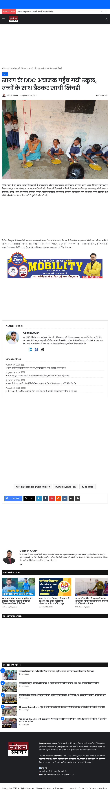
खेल (23, 365)
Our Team (103, 788)
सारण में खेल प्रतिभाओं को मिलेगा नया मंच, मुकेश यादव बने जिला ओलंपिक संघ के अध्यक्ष (37, 368)
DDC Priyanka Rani (66, 486)
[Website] (30, 349)
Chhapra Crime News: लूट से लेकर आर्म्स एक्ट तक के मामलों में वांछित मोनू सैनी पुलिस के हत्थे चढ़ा (42, 391)
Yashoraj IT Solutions (55, 788)
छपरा (12, 68)
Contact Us (83, 788)
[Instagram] (42, 349)
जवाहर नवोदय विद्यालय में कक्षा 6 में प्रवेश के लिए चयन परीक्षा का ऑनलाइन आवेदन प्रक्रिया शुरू (54, 601)
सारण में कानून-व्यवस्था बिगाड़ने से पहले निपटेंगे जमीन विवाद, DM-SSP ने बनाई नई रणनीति (46, 11)
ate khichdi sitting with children (33, 486)
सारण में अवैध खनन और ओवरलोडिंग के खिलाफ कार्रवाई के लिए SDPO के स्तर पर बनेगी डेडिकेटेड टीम (42, 383)
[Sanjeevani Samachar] (13, 19)
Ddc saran (88, 486)
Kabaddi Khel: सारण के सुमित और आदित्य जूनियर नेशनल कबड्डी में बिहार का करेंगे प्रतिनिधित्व (17, 601)
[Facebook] (36, 349)
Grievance (93, 788)
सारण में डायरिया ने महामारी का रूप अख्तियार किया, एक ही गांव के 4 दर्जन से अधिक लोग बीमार (91, 601)
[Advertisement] (55, 45)
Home (6, 68)
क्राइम (23, 388)
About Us (73, 788)
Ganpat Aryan (12, 95)
